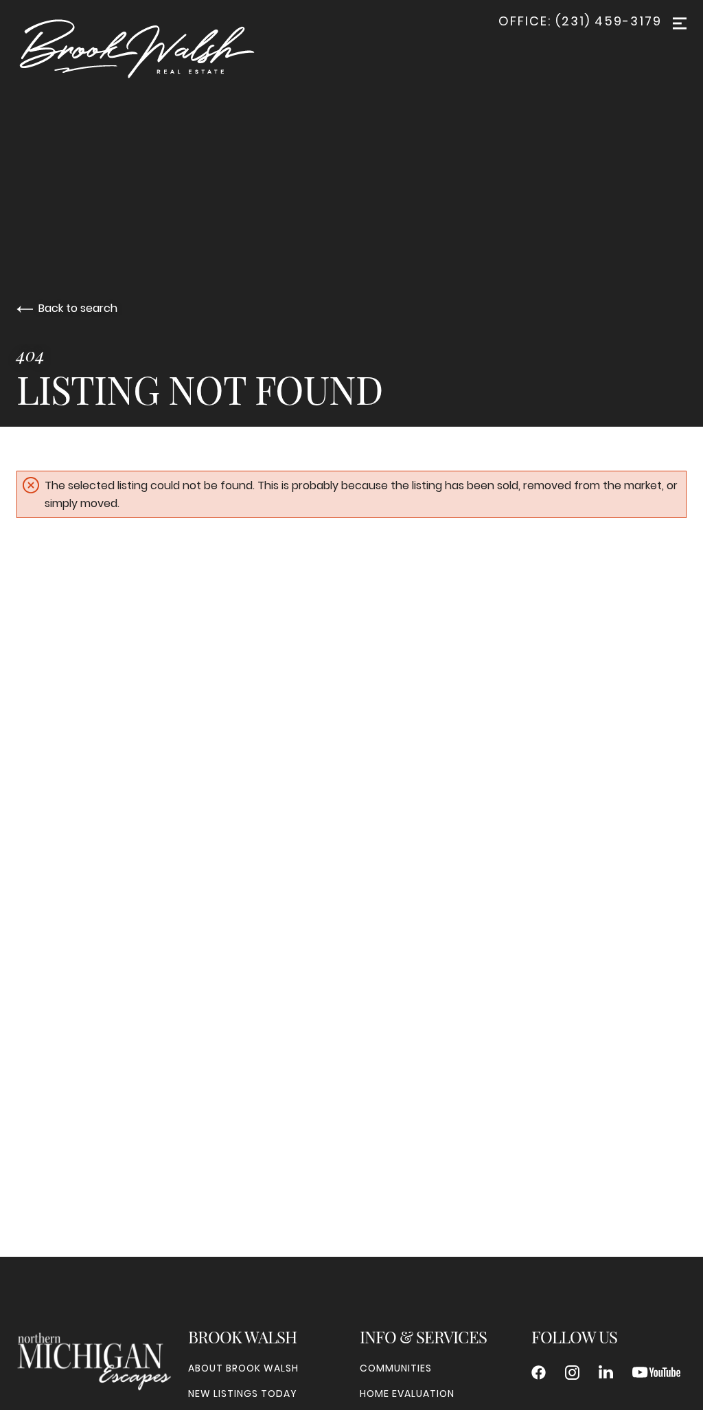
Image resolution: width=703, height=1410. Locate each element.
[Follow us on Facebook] (538, 1372)
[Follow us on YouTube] (656, 1372)
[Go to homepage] (150, 48)
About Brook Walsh (243, 1368)
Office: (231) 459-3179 (580, 21)
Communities (396, 1368)
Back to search (77, 308)
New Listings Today (242, 1393)
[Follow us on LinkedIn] (606, 1372)
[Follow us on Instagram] (572, 1372)
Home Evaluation (407, 1393)
